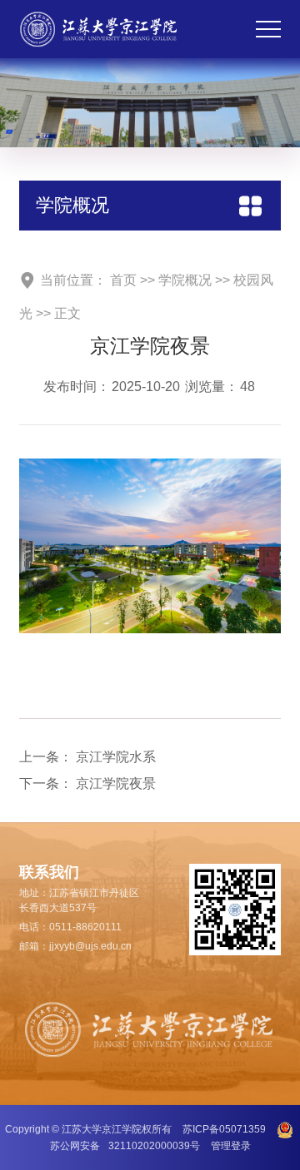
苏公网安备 (125, 1146)
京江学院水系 (116, 757)
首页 (123, 280)
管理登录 (231, 1146)
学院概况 (185, 280)
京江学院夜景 (116, 783)
